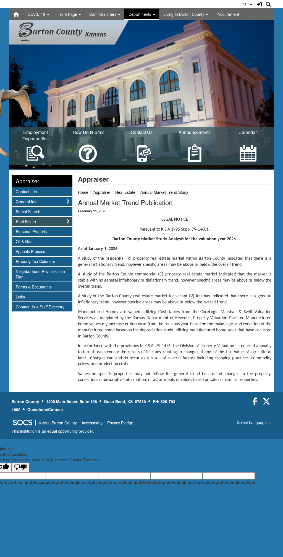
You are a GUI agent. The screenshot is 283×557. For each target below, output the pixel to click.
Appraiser (101, 192)
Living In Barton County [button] (184, 14)
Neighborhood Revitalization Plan (40, 274)
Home (83, 192)
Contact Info (26, 191)
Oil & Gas (23, 241)
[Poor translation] (20, 467)
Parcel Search (27, 211)
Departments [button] (140, 14)
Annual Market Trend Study (164, 192)
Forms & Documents (33, 287)
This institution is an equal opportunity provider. (53, 431)
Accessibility (92, 423)
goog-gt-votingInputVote (231, 482)
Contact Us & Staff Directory (39, 307)
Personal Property (31, 231)
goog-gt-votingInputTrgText (181, 482)
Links (23, 297)
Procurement (227, 14)
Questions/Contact (45, 409)
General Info (26, 201)
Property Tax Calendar (35, 261)
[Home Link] (16, 14)
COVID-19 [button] (37, 14)
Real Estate (125, 192)
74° (245, 4)
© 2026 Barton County (57, 423)
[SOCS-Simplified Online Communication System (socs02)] (22, 423)
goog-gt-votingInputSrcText (129, 482)
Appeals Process (30, 251)
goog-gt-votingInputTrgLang (75, 482)
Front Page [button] (67, 14)
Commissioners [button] (103, 14)
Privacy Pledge (120, 423)
